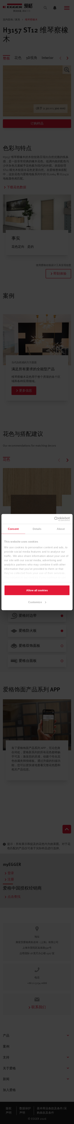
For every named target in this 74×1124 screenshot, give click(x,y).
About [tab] (61, 528)
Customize (35, 601)
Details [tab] (37, 528)
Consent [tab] (13, 528)
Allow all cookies (37, 590)
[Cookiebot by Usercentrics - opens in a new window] (54, 519)
